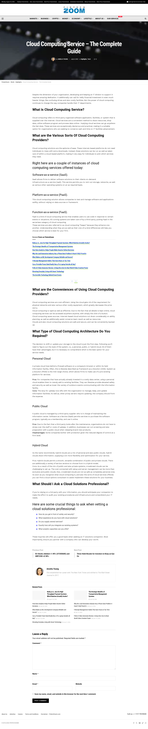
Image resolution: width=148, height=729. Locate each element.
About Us (4, 714)
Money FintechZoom (90, 2)
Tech (89, 59)
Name (35, 674)
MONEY (65, 18)
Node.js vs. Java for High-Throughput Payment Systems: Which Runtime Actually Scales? (61, 243)
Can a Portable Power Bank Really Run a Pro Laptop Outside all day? (54, 264)
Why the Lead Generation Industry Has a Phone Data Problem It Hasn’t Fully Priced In (59, 254)
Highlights (84, 59)
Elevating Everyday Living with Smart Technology (48, 271)
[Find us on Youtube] (140, 723)
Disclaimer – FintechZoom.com (50, 714)
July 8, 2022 (74, 59)
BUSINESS (44, 18)
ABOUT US (99, 18)
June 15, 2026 (96, 618)
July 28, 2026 (93, 599)
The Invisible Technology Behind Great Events (47, 275)
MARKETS (33, 18)
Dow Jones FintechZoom (36, 2)
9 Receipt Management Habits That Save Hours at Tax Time (51, 261)
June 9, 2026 (66, 622)
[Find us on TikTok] (142, 723)
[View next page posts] (76, 281)
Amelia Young (63, 59)
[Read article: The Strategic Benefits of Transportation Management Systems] (80, 595)
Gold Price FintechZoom (50, 2)
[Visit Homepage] (74, 10)
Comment (36, 643)
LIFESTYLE (88, 18)
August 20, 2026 (52, 599)
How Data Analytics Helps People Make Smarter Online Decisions (53, 250)
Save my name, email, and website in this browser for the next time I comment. (65, 694)
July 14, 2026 (42, 612)
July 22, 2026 (92, 606)
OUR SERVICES (112, 18)
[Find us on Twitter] (136, 723)
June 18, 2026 (41, 618)
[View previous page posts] (72, 281)
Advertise (12, 714)
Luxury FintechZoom (63, 2)
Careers (20, 714)
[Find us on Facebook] (133, 723)
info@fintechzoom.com (137, 2)
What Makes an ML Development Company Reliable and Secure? (52, 257)
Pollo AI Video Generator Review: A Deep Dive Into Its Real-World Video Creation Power (60, 268)
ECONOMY (76, 18)
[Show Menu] (3, 18)
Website (79, 684)
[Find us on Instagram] (145, 723)
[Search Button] (145, 18)
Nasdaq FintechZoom (22, 2)
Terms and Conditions (31, 714)
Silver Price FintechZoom (103, 2)
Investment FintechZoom (76, 2)
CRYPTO (55, 18)
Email (35, 684)
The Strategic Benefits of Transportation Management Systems (52, 246)
